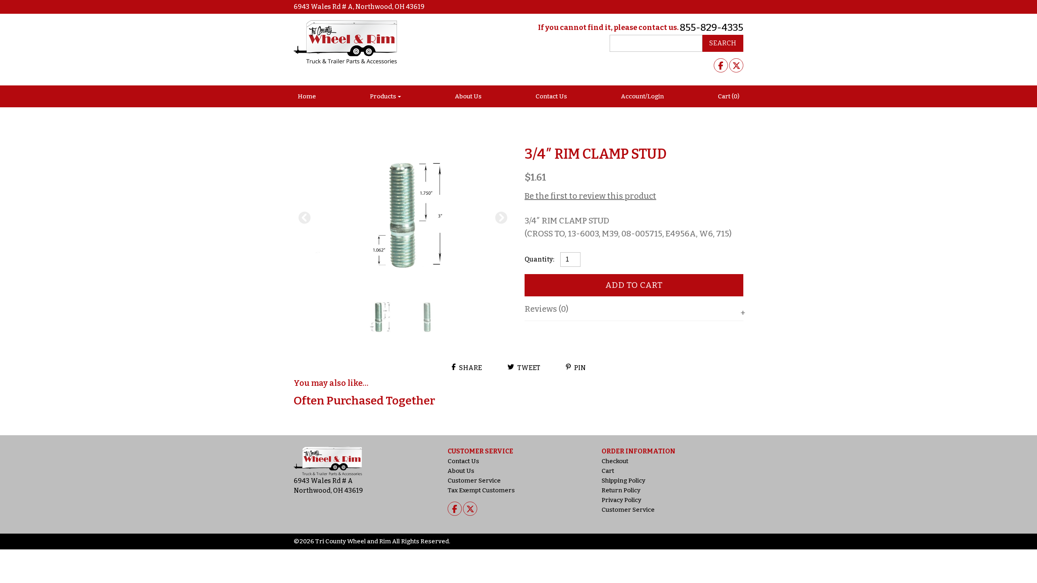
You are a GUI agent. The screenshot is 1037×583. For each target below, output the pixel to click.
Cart (608, 470)
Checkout (615, 461)
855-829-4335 (711, 27)
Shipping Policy (623, 480)
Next (501, 217)
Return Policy (621, 490)
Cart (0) (728, 96)
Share (470, 368)
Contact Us (551, 96)
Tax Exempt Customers (481, 490)
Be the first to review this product (590, 196)
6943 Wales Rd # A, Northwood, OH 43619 (359, 7)
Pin (579, 368)
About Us (468, 96)
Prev (304, 217)
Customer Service (474, 480)
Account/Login (642, 96)
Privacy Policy (621, 500)
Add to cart (634, 285)
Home (307, 96)
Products (383, 96)
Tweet (528, 368)
